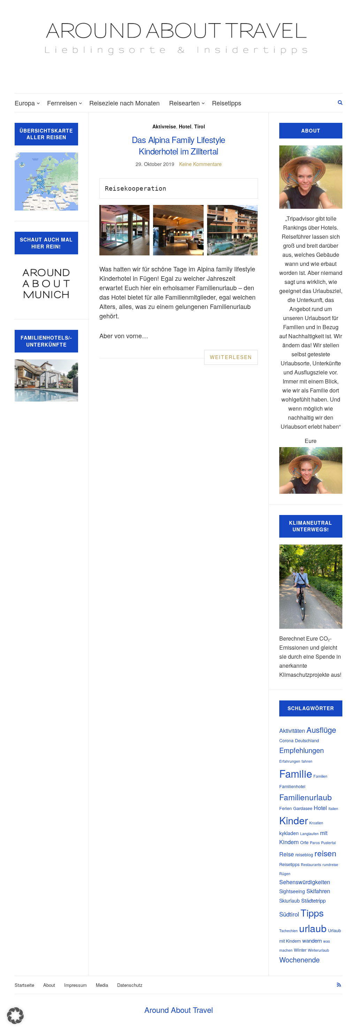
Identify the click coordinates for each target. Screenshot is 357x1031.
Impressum (75, 985)
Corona (286, 740)
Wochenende (299, 959)
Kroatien (316, 822)
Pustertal (328, 842)
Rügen (284, 873)
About (49, 985)
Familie (295, 773)
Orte (304, 842)
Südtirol (289, 914)
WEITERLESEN (231, 357)
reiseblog (304, 854)
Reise (286, 854)
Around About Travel (178, 1010)
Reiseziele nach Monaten (124, 102)
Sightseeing (292, 891)
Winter (300, 950)
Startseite (24, 985)
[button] (15, 1015)
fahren (307, 761)
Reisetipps (226, 102)
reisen (325, 852)
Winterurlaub (318, 950)
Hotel (185, 126)
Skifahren (318, 891)
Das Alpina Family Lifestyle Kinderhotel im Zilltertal (178, 145)
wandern (312, 940)
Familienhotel (292, 786)
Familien (320, 776)
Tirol (199, 126)
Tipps (312, 912)
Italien (333, 808)
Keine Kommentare (200, 163)
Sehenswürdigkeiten (304, 882)
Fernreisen (62, 102)
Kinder (293, 820)
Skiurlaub (289, 900)
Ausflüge (321, 729)
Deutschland (307, 740)
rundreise (330, 864)
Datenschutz (130, 985)
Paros (315, 842)
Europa (25, 102)
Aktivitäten (292, 731)
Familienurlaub (305, 796)
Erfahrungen (289, 761)
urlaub (313, 928)
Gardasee (302, 808)
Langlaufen (309, 833)
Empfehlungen (301, 750)
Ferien (285, 808)
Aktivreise (164, 126)
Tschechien (288, 930)
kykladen (289, 833)
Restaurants (311, 864)
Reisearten (184, 102)
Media (102, 985)
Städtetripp (313, 900)
